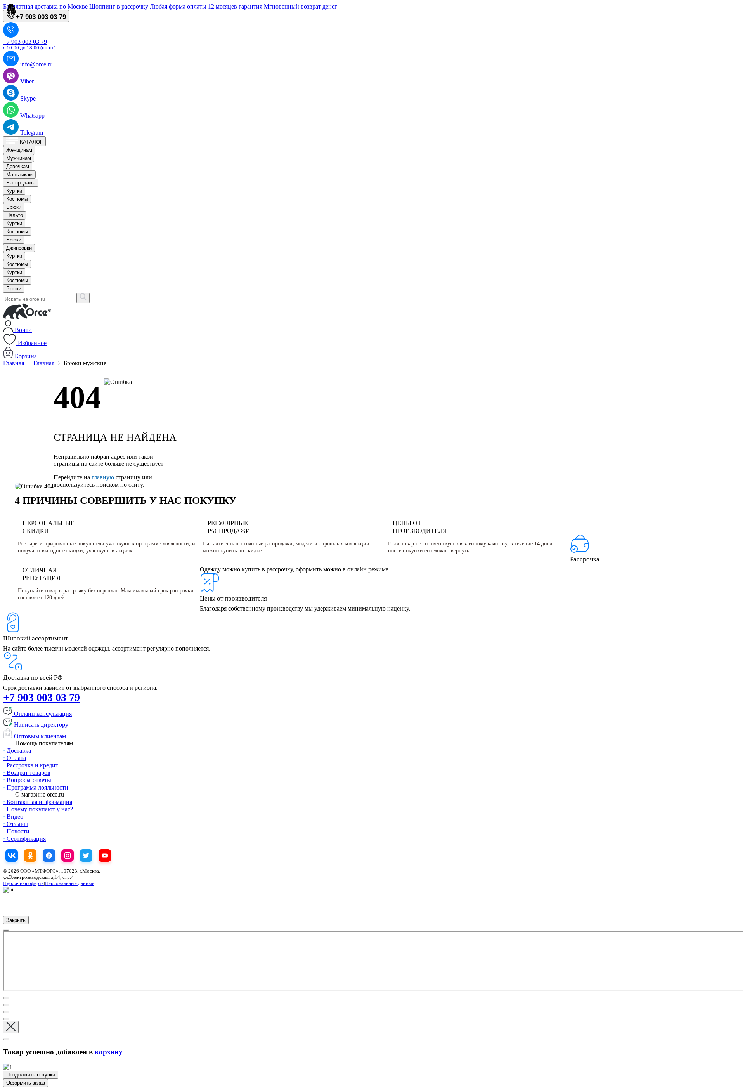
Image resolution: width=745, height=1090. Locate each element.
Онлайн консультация (42, 713)
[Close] (6, 930)
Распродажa (20, 183)
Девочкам (17, 166)
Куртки (14, 191)
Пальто (14, 215)
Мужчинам (18, 158)
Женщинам (19, 150)
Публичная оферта (23, 883)
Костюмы (17, 199)
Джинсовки (19, 248)
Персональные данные (69, 883)
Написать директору (40, 724)
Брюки (13, 207)
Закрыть (16, 920)
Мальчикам (19, 174)
